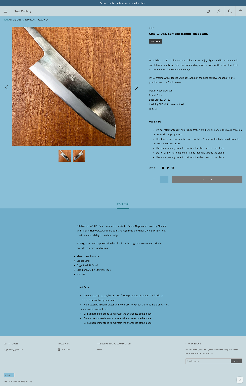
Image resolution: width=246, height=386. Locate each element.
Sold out (207, 179)
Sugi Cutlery (9, 381)
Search (99, 349)
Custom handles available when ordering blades (123, 3)
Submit (236, 361)
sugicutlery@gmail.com (13, 349)
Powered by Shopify (23, 381)
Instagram (66, 349)
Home (6, 20)
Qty (155, 179)
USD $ (7, 375)
